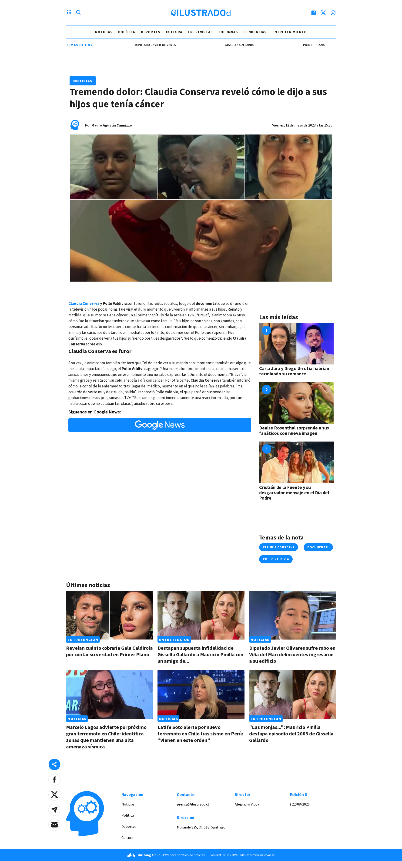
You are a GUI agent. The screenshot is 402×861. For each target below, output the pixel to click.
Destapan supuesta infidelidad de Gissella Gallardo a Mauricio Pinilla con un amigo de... (200, 654)
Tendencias (255, 32)
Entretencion (82, 639)
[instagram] (333, 12)
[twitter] (323, 12)
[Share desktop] (54, 764)
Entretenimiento (289, 32)
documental (318, 547)
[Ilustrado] (201, 12)
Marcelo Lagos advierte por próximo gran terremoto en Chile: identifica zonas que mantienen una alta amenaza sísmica (106, 737)
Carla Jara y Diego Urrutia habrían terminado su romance (294, 371)
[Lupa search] (78, 13)
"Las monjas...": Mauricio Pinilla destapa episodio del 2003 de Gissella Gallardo (291, 733)
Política (126, 32)
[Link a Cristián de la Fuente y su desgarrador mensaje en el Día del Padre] (296, 462)
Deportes (151, 32)
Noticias (104, 32)
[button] (54, 779)
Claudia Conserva (83, 303)
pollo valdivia (276, 559)
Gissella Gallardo (219, 45)
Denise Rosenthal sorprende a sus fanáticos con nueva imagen (294, 430)
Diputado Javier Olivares (134, 45)
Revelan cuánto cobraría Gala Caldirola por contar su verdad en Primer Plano (109, 651)
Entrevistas (200, 32)
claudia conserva (278, 547)
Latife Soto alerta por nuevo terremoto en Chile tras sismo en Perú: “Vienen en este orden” (200, 733)
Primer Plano (293, 45)
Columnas (228, 32)
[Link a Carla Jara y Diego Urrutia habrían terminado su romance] (296, 344)
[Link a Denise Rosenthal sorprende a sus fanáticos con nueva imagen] (296, 403)
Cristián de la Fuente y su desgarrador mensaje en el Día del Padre (294, 492)
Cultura (174, 32)
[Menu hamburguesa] (69, 13)
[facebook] (313, 12)
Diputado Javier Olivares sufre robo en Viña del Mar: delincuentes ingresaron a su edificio (292, 654)
